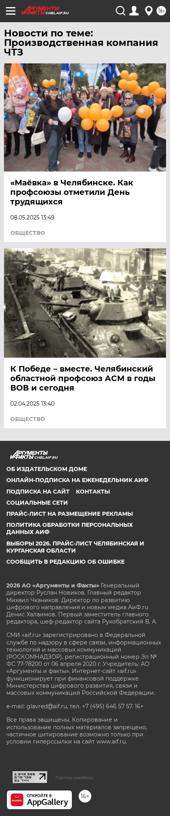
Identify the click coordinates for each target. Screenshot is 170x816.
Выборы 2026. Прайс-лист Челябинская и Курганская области (75, 547)
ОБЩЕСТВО (27, 233)
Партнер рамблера (74, 777)
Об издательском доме (46, 469)
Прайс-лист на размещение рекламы (69, 513)
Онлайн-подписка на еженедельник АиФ (77, 480)
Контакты (93, 491)
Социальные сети (37, 502)
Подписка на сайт (38, 491)
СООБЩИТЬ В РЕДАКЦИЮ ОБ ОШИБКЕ (65, 561)
